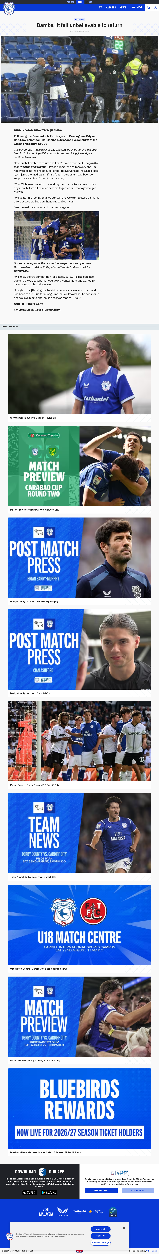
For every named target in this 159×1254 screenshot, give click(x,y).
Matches (111, 7)
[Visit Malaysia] (46, 1212)
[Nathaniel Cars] (79, 1212)
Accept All (100, 1229)
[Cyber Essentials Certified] (113, 1212)
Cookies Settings (100, 1243)
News (123, 7)
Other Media (151, 1251)
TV (100, 7)
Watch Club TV (138, 1190)
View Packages (101, 1190)
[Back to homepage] (8, 8)
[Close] (124, 1228)
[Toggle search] (148, 7)
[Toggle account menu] (155, 7)
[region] (69, 1236)
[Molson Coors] (96, 1211)
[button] (10, 1237)
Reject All (100, 1236)
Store (89, 2)
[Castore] (63, 1212)
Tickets (70, 2)
